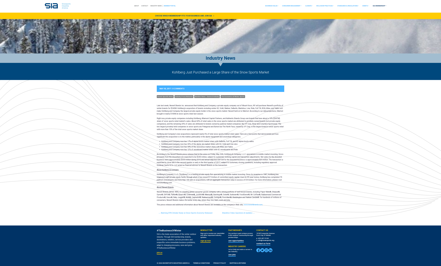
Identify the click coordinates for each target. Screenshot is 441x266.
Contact (144, 6)
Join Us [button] (159, 252)
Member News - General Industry (207, 96)
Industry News (156, 6)
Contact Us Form (263, 243)
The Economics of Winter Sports (232, 96)
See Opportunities (236, 241)
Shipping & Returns (238, 263)
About (136, 6)
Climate (308, 6)
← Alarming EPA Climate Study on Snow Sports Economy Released (185, 213)
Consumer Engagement (291, 6)
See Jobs (232, 255)
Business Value (271, 6)
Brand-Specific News (165, 96)
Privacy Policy (219, 263)
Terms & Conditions (201, 263)
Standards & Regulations (347, 6)
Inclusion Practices (324, 6)
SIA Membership (379, 6)
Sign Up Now (205, 241)
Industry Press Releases (184, 96)
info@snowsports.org (266, 240)
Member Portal (170, 6)
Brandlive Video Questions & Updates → (238, 213)
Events (365, 6)
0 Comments (178, 89)
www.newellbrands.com (253, 205)
